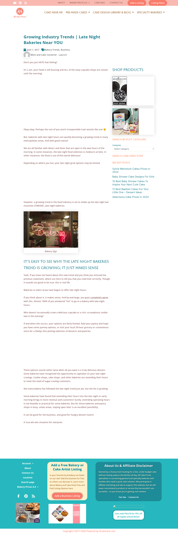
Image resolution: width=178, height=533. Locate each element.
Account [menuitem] (26, 463)
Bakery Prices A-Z (78, 3)
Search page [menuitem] (27, 482)
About (61, 3)
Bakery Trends (52, 49)
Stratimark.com (107, 531)
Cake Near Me (53, 12)
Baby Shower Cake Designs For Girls (133, 176)
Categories (116, 145)
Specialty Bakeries (149, 12)
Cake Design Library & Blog (112, 12)
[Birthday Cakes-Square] (28, 512)
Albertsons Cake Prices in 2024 (130, 197)
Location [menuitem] (27, 477)
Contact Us (116, 3)
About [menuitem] (27, 468)
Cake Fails (100, 3)
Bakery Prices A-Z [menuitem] (26, 486)
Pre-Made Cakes (76, 12)
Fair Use (122, 497)
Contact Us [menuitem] (28, 472)
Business (65, 49)
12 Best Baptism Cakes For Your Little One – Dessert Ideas (130, 191)
